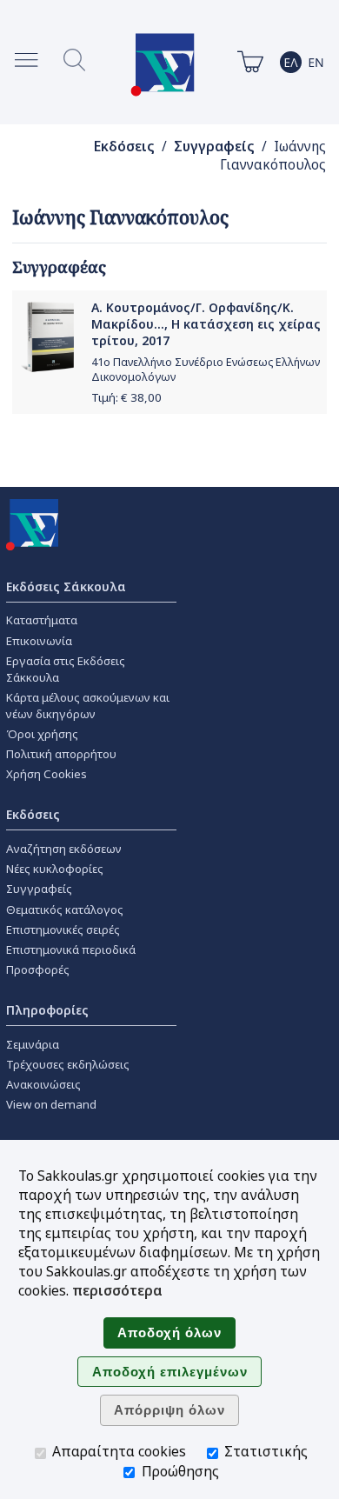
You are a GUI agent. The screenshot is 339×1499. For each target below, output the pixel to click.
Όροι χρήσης (42, 734)
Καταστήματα (41, 620)
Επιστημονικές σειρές (63, 929)
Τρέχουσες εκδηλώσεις (68, 1064)
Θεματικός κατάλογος (64, 909)
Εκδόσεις (124, 146)
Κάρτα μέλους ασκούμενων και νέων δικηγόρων (88, 706)
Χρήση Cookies (46, 774)
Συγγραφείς (214, 146)
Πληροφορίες (47, 1010)
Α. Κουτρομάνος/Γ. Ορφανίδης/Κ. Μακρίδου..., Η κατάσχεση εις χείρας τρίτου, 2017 (206, 324)
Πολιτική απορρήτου (61, 754)
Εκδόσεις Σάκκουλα (66, 586)
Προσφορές (38, 969)
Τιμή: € (126, 397)
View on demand (51, 1104)
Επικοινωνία (39, 641)
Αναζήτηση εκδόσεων (64, 848)
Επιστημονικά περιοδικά (71, 949)
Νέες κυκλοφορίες (54, 868)
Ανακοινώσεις (43, 1084)
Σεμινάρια (32, 1044)
